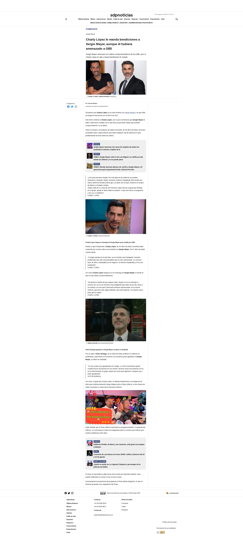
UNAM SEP (123, 23)
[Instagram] (72, 493)
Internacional (101, 19)
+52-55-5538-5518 (100, 503)
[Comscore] (172, 493)
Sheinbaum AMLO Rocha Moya (141, 23)
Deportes (127, 19)
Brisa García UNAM (98, 23)
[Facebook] (68, 106)
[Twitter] (72, 106)
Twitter (124, 506)
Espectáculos (155, 19)
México (92, 19)
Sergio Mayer (90, 34)
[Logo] (121, 15)
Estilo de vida (118, 19)
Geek (162, 19)
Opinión (109, 19)
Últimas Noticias (83, 19)
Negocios (135, 19)
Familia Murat (112, 23)
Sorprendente (144, 19)
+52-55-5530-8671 (100, 506)
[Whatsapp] (76, 106)
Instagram (125, 510)
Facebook (125, 503)
